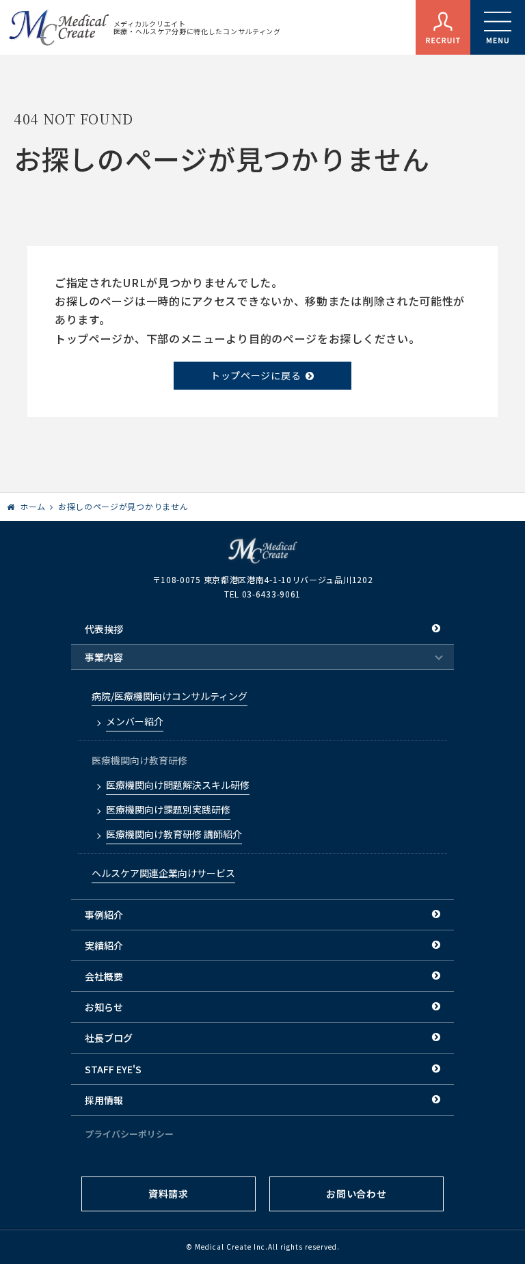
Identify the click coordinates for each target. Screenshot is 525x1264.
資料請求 (168, 1193)
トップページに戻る (256, 375)
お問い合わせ (356, 1193)
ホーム (33, 506)
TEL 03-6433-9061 (262, 594)
